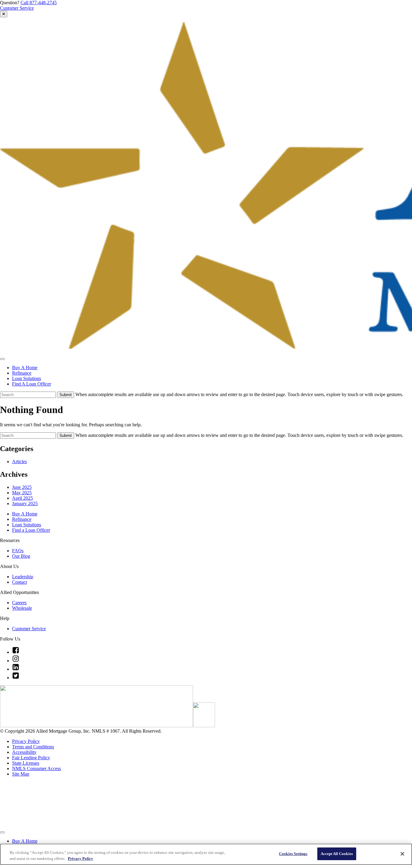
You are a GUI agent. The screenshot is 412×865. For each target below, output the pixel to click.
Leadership (22, 576)
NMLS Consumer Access (36, 768)
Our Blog (21, 556)
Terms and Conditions (33, 746)
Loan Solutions (26, 378)
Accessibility (24, 752)
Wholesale (22, 608)
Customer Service (17, 8)
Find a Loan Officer (31, 530)
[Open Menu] (2, 359)
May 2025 (22, 492)
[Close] (402, 853)
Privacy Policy (26, 741)
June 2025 (22, 487)
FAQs (18, 550)
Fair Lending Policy (31, 757)
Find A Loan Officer (31, 383)
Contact (19, 582)
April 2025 (22, 498)
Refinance (21, 373)
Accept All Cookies (337, 853)
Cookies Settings (293, 853)
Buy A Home (24, 367)
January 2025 (25, 503)
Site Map (20, 773)
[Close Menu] (2, 832)
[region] (206, 854)
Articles (19, 461)
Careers (19, 602)
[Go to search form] (3, 14)
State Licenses (25, 763)
